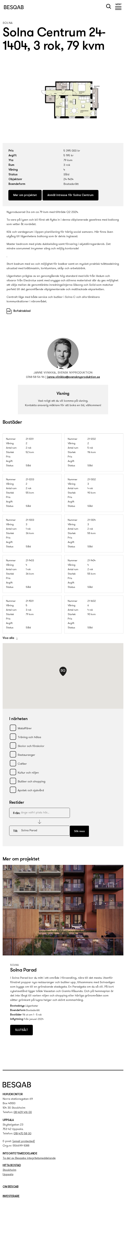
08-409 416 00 (23, 1112)
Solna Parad (23, 970)
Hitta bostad (12, 1165)
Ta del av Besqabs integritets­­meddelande (29, 1158)
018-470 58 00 (22, 1133)
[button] (118, 7)
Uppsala (8, 1174)
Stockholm (9, 1170)
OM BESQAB (11, 1186)
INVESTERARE (11, 1196)
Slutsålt (21, 1030)
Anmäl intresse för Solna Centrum (70, 195)
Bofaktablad (22, 311)
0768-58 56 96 (35, 377)
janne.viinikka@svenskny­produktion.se (73, 377)
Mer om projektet (25, 195)
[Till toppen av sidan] (120, 1060)
